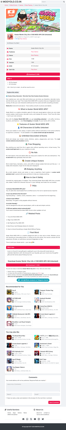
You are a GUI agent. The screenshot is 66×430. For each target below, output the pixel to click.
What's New (10, 247)
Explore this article (13, 92)
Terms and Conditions (43, 414)
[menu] (1, 1)
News (25, 413)
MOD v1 (9, 78)
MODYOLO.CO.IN (12, 1)
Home (6, 5)
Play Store (34, 69)
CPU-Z (39, 273)
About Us (39, 413)
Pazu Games (23, 39)
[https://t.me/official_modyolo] (42, 419)
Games (21, 5)
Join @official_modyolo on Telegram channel (34, 280)
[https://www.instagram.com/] (38, 419)
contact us (47, 413)
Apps (14, 413)
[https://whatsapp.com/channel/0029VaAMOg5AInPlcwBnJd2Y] (27, 419)
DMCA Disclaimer (13, 414)
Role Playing (28, 5)
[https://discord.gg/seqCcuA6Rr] (23, 419)
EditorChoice (13, 5)
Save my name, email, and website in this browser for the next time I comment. (29, 398)
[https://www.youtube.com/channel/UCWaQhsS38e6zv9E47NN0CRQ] (35, 419)
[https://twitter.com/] (31, 419)
